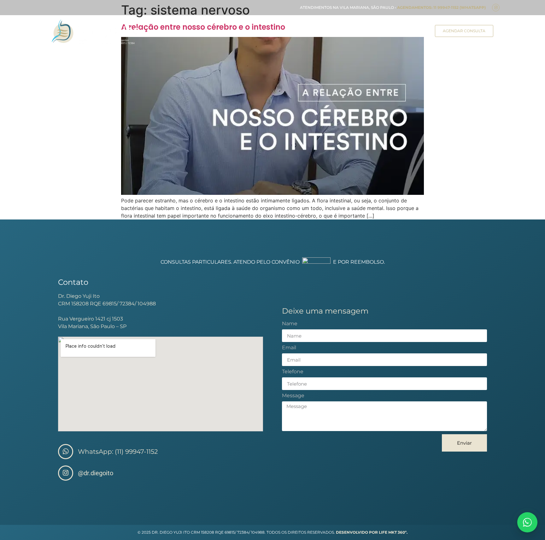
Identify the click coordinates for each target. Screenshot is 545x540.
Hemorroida (363, 32)
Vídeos (415, 32)
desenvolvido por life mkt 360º (371, 532)
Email (289, 348)
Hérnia (257, 32)
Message (293, 396)
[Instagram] (496, 7)
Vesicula (328, 32)
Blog (392, 32)
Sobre (213, 32)
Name (289, 324)
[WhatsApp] (527, 522)
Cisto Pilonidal (291, 32)
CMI (235, 32)
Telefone (292, 372)
